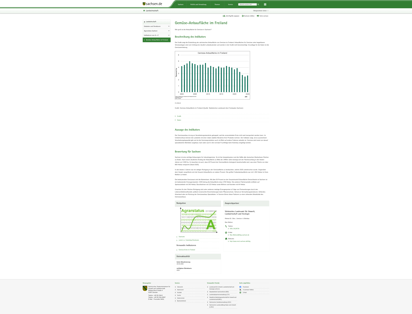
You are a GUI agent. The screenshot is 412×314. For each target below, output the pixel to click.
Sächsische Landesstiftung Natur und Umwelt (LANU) (222, 306)
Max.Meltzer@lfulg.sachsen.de (239, 235)
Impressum (180, 289)
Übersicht (180, 287)
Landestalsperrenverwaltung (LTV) (219, 294)
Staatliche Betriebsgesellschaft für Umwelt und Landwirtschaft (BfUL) (222, 298)
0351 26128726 (234, 228)
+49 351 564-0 (158, 295)
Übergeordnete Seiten (260, 10)
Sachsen (180, 4)
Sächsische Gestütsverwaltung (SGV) (220, 302)
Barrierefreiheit (181, 301)
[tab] (158, 283)
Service (230, 4)
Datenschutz (180, 298)
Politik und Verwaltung (198, 4)
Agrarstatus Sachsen (150, 31)
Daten (179, 120)
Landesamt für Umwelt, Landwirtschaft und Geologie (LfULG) (221, 288)
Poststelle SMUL (159, 299)
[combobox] (247, 4)
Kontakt (179, 292)
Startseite (182, 236)
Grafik (179, 116)
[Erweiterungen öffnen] (265, 4)
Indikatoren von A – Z (151, 35)
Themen (217, 4)
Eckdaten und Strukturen (152, 26)
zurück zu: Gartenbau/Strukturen (189, 240)
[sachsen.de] (158, 4)
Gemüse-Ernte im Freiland (187, 250)
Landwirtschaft (152, 10)
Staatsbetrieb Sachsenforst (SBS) (219, 292)
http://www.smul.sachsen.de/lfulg (240, 241)
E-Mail (245, 292)
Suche (179, 295)
